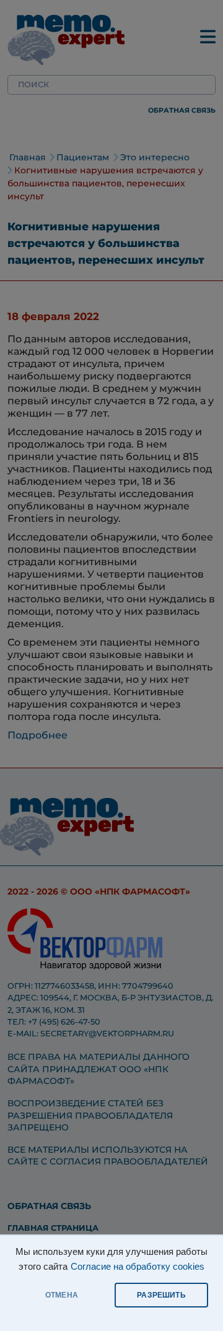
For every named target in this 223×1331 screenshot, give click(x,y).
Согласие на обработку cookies (137, 1267)
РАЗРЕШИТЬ (161, 1295)
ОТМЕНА (61, 1295)
